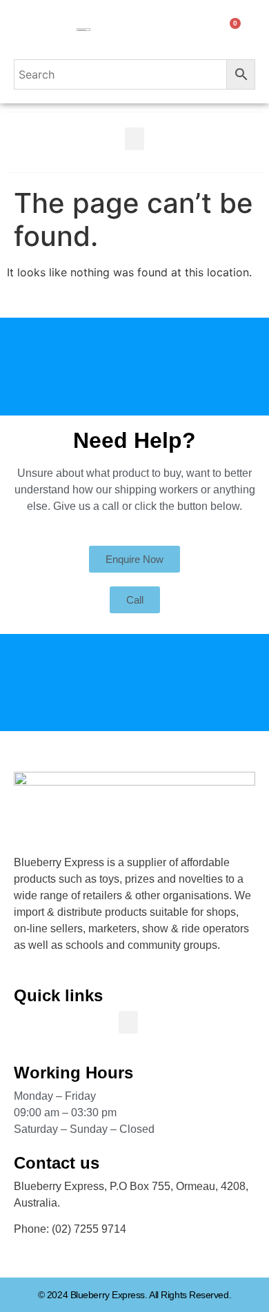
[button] (134, 138)
